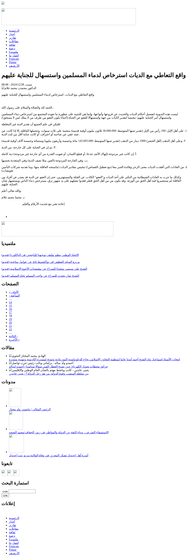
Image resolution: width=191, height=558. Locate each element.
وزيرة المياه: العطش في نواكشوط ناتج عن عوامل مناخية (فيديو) (40, 261)
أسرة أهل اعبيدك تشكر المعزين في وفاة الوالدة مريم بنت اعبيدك (48, 455)
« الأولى (13, 292)
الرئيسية (14, 30)
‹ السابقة (14, 295)
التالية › (13, 336)
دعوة (12, 48)
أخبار (12, 34)
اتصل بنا (14, 55)
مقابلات (13, 41)
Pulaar (12, 62)
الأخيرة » (14, 339)
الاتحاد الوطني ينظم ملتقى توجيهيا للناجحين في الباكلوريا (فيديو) (40, 255)
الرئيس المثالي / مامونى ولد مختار (30, 409)
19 (10, 319)
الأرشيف (14, 65)
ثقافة (12, 44)
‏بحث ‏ (4, 491)
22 (10, 329)
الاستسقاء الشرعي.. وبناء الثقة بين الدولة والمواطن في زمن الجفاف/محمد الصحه (59, 432)
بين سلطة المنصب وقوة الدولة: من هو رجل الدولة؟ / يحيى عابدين (49, 373)
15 (10, 305)
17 (10, 312)
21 (10, 325)
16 (10, 309)
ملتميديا (13, 52)
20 (10, 322)
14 (10, 302)
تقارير (12, 37)
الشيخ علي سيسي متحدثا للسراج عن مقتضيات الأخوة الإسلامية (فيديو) (44, 268)
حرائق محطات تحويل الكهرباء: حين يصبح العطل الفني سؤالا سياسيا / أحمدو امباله (58, 366)
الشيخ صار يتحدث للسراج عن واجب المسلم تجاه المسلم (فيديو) (40, 275)
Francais (14, 58)
